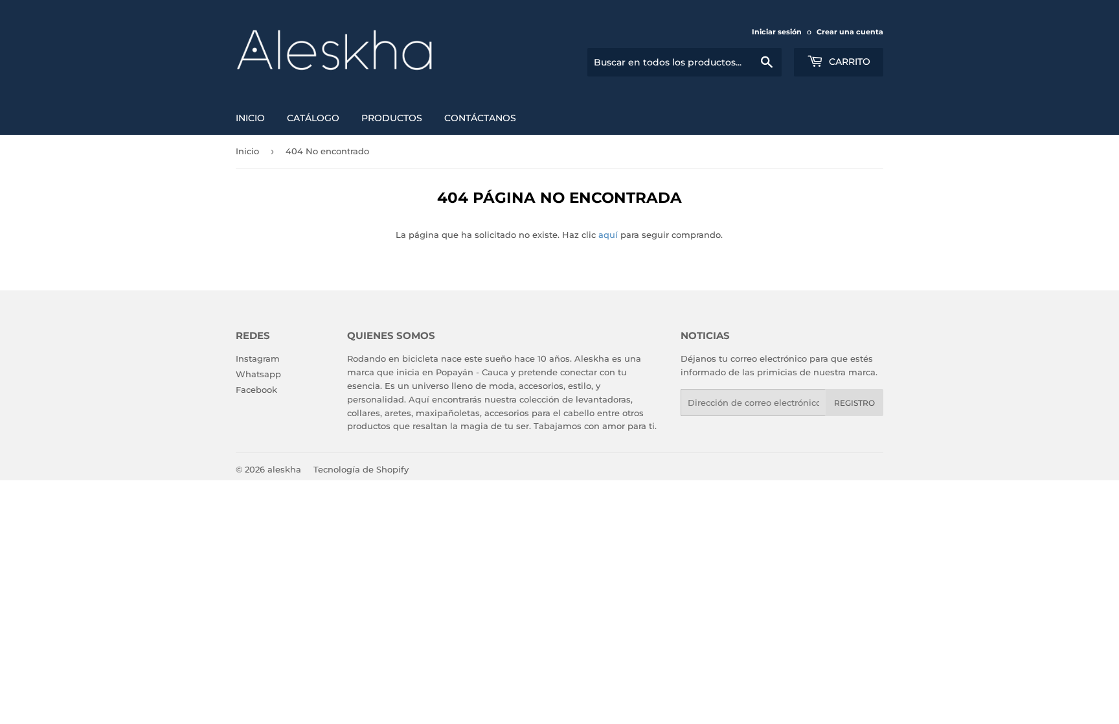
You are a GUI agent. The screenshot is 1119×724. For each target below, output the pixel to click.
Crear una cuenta (850, 31)
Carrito (848, 61)
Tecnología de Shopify (361, 469)
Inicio (250, 118)
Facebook (256, 389)
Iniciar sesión (777, 31)
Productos (391, 118)
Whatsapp (258, 374)
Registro (854, 403)
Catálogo (313, 118)
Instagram (258, 358)
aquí (608, 234)
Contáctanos (480, 118)
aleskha (284, 469)
